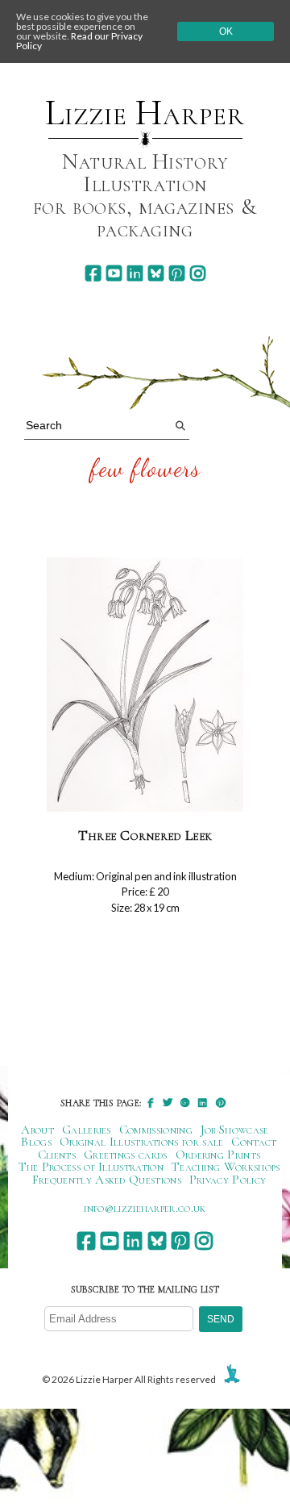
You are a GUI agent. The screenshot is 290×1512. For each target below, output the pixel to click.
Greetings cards (126, 1154)
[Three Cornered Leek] (145, 685)
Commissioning (156, 1129)
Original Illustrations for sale (142, 1141)
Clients (57, 1154)
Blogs (36, 1141)
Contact (253, 1141)
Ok (226, 31)
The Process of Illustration (91, 1166)
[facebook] (93, 273)
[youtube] (114, 273)
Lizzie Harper (144, 113)
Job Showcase (235, 1129)
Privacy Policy (227, 1179)
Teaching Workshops (226, 1166)
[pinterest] (176, 273)
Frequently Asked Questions (106, 1179)
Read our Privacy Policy (79, 41)
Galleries (86, 1129)
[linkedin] (135, 273)
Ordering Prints (218, 1154)
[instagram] (197, 273)
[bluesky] (156, 273)
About (37, 1129)
